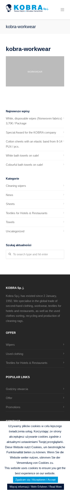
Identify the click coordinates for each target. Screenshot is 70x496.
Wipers (10, 344)
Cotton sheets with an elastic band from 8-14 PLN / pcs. (34, 144)
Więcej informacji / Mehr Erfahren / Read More (36, 486)
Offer (9, 398)
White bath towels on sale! (22, 155)
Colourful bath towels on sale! (24, 164)
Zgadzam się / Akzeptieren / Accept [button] (35, 479)
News (9, 195)
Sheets (10, 204)
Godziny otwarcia (17, 389)
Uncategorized (15, 231)
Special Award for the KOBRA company (31, 132)
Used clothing (14, 353)
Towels (10, 222)
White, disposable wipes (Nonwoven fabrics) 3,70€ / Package (34, 121)
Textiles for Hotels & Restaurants (26, 213)
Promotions (13, 407)
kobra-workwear (28, 49)
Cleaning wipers (16, 185)
